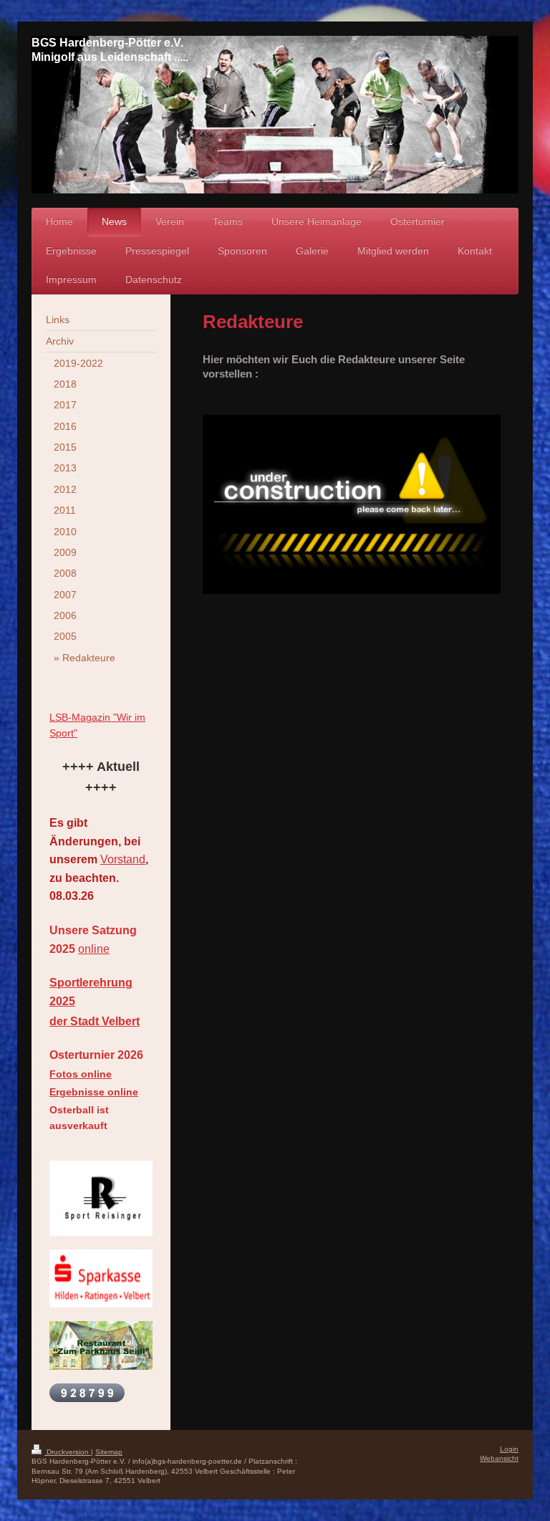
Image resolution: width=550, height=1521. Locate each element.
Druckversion (67, 1452)
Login (509, 1449)
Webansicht (499, 1458)
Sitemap (108, 1452)
